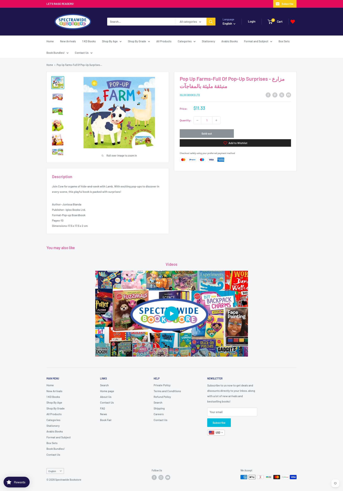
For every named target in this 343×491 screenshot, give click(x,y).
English (52, 471)
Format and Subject (256, 41)
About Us (105, 396)
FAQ (102, 408)
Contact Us (82, 52)
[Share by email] (288, 94)
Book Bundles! (55, 52)
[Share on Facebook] (268, 94)
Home (50, 41)
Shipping (159, 408)
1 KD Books (89, 41)
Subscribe (287, 3)
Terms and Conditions (167, 391)
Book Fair (106, 420)
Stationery (208, 41)
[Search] (211, 22)
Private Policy (162, 385)
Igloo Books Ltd (190, 95)
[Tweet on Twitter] (281, 94)
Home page (107, 391)
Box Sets (284, 41)
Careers (159, 414)
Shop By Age (110, 41)
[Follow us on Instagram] (160, 477)
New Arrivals (68, 41)
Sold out (207, 133)
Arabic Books (229, 41)
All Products (164, 41)
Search (104, 385)
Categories (185, 41)
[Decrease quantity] (197, 120)
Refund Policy (162, 396)
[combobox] (216, 432)
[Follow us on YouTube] (167, 477)
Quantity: (185, 120)
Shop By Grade (137, 41)
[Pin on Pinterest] (274, 94)
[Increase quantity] (216, 120)
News (103, 414)
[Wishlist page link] (292, 21)
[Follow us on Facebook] (154, 477)
